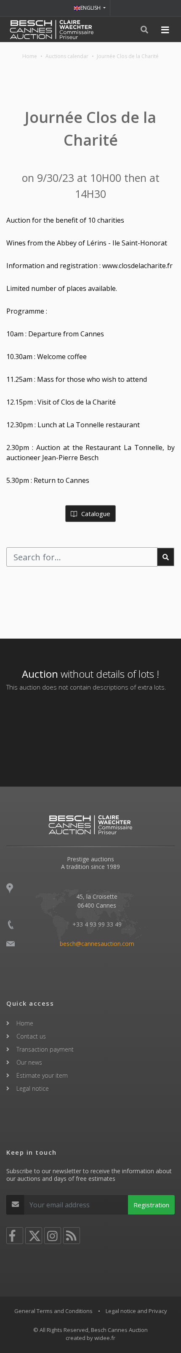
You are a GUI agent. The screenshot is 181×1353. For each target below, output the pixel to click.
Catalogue (95, 513)
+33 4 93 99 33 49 (97, 924)
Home (29, 56)
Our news (29, 1062)
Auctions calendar (66, 56)
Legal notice (32, 1088)
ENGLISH (91, 7)
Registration (151, 1205)
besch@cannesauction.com (97, 944)
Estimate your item (42, 1075)
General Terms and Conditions (53, 1311)
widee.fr (104, 1338)
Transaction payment (45, 1049)
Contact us (31, 1036)
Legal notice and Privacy (136, 1311)
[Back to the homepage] (51, 29)
